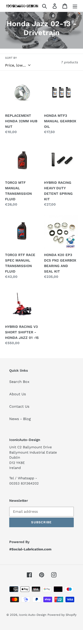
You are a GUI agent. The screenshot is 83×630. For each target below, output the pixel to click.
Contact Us (19, 406)
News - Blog (20, 419)
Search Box (19, 381)
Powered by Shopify (62, 614)
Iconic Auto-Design (32, 614)
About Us (17, 394)
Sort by (11, 57)
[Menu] (75, 6)
